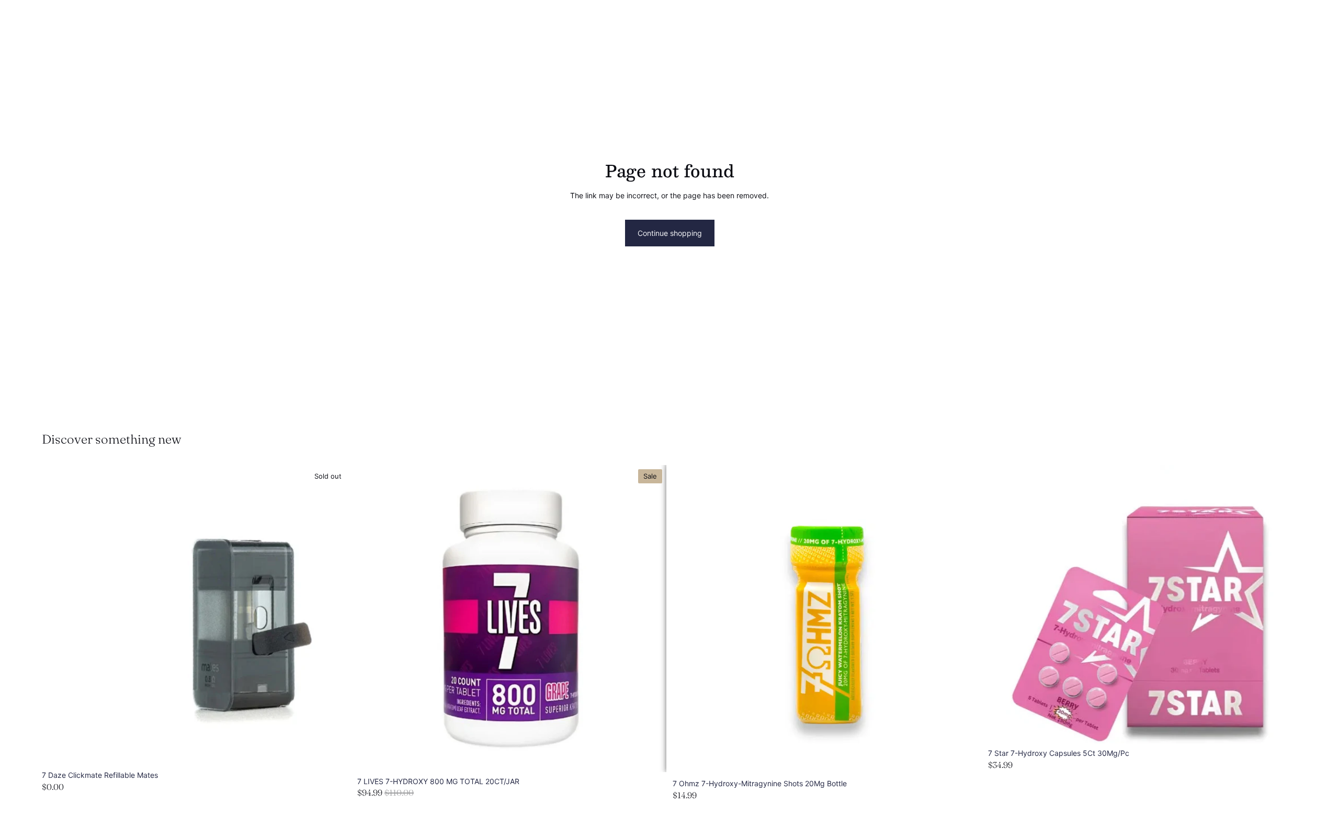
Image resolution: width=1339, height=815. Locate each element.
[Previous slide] (373, 618)
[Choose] (650, 755)
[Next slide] (650, 618)
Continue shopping (670, 233)
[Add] (965, 758)
